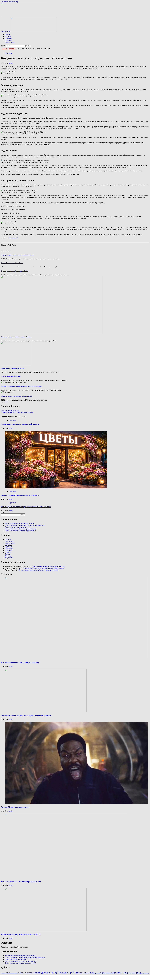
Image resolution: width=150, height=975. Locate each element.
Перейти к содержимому (9, 2)
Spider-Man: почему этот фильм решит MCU (20, 531)
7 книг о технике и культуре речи (10, 376)
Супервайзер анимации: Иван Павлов (12, 263)
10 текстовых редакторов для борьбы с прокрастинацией (44, 568)
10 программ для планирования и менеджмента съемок (17, 255)
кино (6, 402)
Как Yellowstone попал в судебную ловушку (20, 523)
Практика (8, 53)
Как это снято (9, 42)
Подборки (8, 38)
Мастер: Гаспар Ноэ (10, 410)
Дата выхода (9, 541)
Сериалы (8, 552)
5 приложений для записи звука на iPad (12, 368)
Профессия (9, 548)
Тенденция (8, 558)
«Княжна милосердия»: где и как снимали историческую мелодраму (21, 386)
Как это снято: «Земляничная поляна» (17, 412)
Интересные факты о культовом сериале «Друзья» (16, 337)
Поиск (3, 512)
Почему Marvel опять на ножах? (16, 527)
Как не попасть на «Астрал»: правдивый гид (20, 529)
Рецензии (8, 40)
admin (11, 63)
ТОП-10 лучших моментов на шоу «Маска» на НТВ (16, 396)
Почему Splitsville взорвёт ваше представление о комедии (25, 525)
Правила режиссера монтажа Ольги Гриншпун (48, 566)
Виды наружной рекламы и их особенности (20, 495)
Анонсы (8, 36)
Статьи (7, 34)
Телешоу (8, 556)
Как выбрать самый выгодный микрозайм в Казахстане (26, 507)
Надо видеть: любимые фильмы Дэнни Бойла (14, 271)
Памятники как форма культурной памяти (20, 424)
